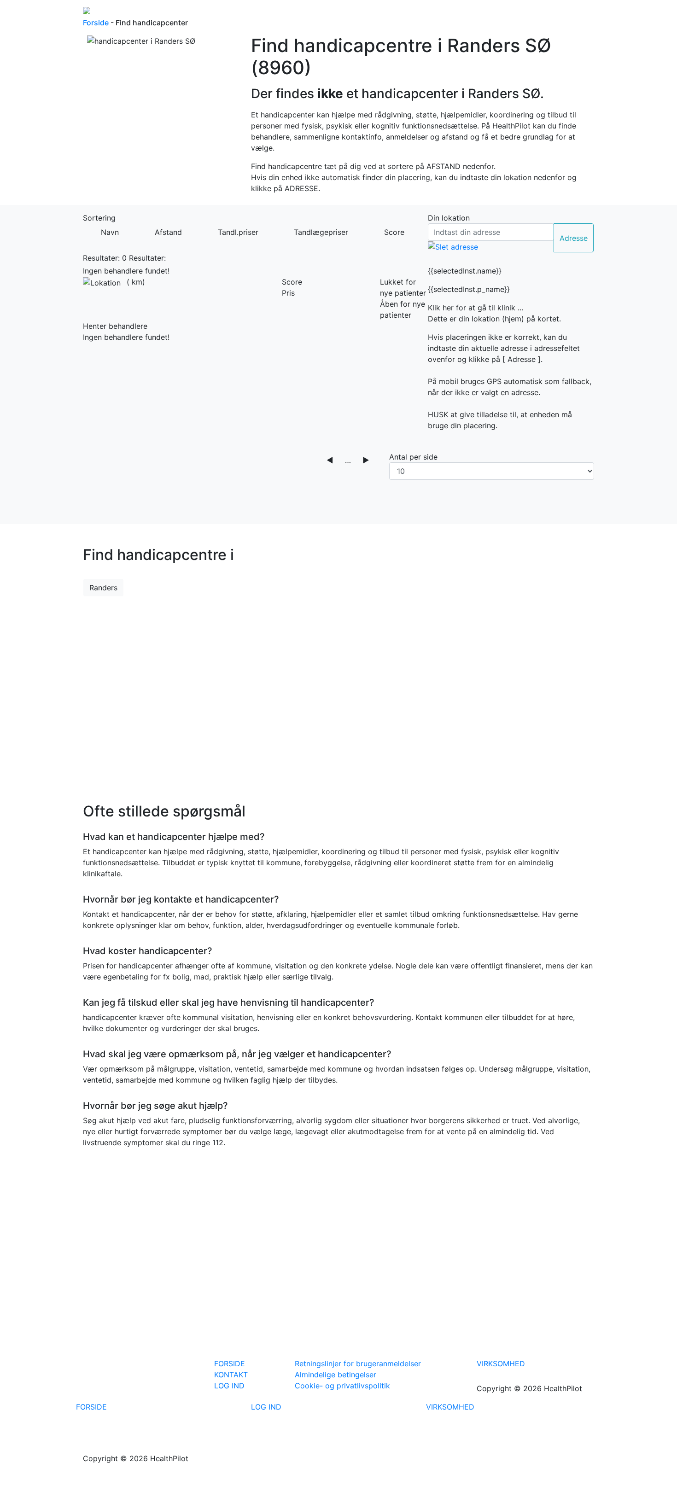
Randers (103, 587)
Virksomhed (569, 13)
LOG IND (229, 1385)
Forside (403, 13)
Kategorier (441, 13)
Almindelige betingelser (335, 1374)
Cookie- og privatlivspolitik (342, 1385)
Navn (110, 232)
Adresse (574, 238)
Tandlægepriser (321, 232)
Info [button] (473, 13)
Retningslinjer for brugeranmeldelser (358, 1363)
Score (394, 232)
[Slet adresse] (453, 246)
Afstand (168, 232)
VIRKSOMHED (501, 1363)
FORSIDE (229, 1363)
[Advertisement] (338, 693)
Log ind (506, 13)
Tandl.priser (238, 232)
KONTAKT (231, 1374)
